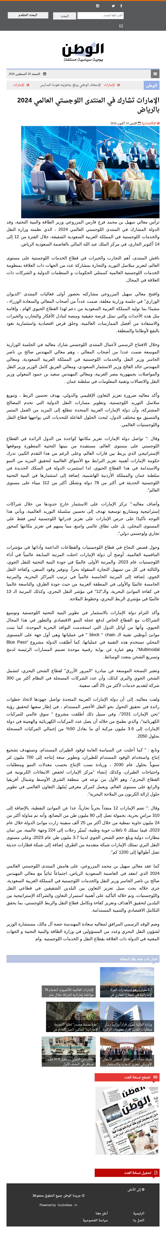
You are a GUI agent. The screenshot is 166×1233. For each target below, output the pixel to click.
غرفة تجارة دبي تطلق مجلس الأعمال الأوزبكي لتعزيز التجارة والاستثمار (127, 1062)
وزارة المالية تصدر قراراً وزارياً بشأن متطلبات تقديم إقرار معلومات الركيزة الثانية (127, 1030)
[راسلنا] (121, 26)
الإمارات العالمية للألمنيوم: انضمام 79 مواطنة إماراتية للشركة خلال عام (69, 992)
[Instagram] (98, 6)
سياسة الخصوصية (95, 1220)
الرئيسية (138, 1214)
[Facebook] (121, 6)
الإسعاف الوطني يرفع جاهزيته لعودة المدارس (76, 85)
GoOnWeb (65, 1205)
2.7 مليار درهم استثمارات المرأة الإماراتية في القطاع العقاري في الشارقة (131, 995)
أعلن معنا (102, 1214)
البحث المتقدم (28, 15)
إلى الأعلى (135, 1190)
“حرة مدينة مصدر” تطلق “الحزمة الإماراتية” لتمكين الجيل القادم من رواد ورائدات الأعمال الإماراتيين (75, 1030)
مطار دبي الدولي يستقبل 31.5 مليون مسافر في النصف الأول (69, 1062)
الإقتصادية (149, 123)
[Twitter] (113, 6)
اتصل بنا (138, 1220)
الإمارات (115, 85)
